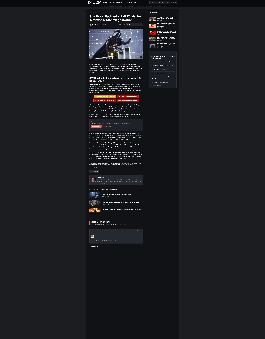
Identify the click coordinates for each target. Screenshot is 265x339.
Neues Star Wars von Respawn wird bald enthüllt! (117, 194)
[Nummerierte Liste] (104, 240)
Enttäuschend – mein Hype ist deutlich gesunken (160, 77)
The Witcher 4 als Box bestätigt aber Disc (112, 6)
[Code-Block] (110, 240)
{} (113, 240)
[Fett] (96, 240)
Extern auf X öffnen (107, 126)
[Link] (112, 240)
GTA (111, 2)
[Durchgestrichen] (102, 240)
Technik (128, 2)
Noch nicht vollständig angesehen (159, 82)
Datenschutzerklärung (132, 128)
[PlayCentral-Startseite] (94, 2)
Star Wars (122, 64)
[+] (115, 240)
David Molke (100, 177)
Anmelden (139, 230)
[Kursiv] (98, 240)
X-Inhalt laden (96, 126)
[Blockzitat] (108, 240)
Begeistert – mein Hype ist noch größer (161, 61)
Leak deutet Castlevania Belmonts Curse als (157, 6)
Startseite (91, 12)
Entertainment (119, 2)
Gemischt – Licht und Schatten (159, 73)
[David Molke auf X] (106, 177)
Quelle (95, 167)
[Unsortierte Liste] (106, 240)
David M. (94, 24)
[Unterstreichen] (100, 240)
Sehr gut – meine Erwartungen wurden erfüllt (162, 65)
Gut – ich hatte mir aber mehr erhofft (160, 69)
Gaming (105, 2)
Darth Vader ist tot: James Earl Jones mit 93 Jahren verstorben (121, 202)
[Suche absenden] (167, 2)
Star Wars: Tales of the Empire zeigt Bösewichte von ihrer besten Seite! (121, 210)
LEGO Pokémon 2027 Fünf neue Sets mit (134, 6)
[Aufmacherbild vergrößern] (116, 44)
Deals (135, 2)
